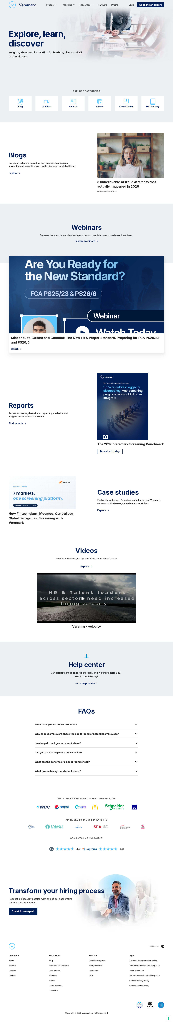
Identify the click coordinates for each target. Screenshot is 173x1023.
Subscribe (53, 990)
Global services (55, 985)
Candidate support (97, 960)
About (11, 960)
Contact (12, 975)
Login (131, 5)
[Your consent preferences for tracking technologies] (168, 1018)
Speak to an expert (150, 4)
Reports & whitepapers (59, 965)
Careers (12, 970)
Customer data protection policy (143, 960)
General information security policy (144, 965)
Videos (52, 980)
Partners (102, 5)
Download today (110, 451)
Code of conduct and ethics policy (144, 975)
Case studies (54, 970)
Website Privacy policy (139, 980)
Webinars (53, 975)
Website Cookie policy (139, 985)
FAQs (91, 975)
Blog (51, 960)
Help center (94, 970)
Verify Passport (95, 965)
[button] (52, 5)
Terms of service (136, 970)
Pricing (114, 5)
